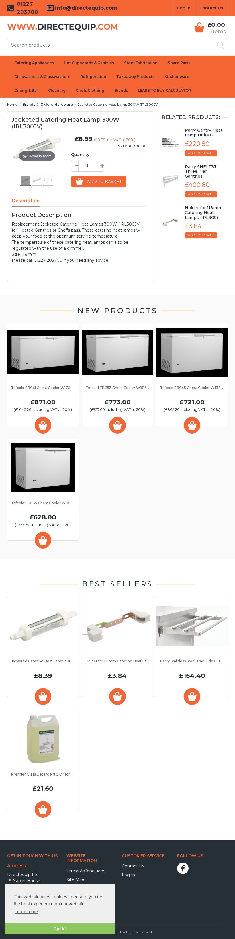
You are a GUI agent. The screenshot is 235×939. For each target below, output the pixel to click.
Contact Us (211, 8)
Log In (184, 8)
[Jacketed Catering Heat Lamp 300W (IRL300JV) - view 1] (25, 179)
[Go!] (220, 45)
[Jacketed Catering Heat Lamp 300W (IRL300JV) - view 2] (37, 179)
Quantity (80, 154)
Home (12, 104)
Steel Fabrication (141, 63)
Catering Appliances (34, 63)
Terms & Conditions (85, 870)
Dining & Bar (26, 90)
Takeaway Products (135, 76)
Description (26, 200)
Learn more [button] (26, 911)
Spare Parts (179, 63)
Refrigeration (93, 76)
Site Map (75, 879)
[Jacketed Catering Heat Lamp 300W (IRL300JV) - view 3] (48, 179)
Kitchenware (176, 76)
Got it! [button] (60, 928)
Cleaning (57, 90)
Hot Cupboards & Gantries (89, 63)
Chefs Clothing (90, 90)
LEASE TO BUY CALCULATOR (164, 90)
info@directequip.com (85, 8)
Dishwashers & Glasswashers (42, 76)
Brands (121, 90)
